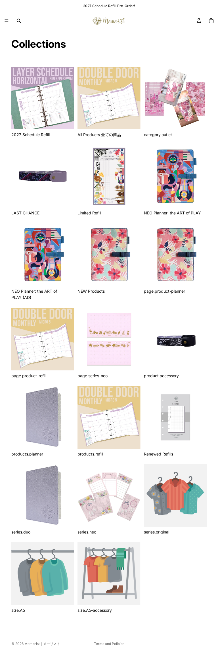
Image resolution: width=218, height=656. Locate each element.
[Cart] (211, 20)
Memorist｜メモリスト (42, 644)
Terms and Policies (109, 644)
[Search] (18, 20)
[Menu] (6, 20)
